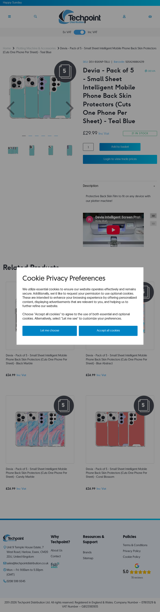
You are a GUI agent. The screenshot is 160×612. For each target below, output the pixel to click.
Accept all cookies (108, 330)
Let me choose (49, 330)
